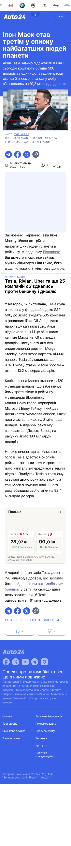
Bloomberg (51, 252)
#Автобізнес (15, 620)
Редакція (41, 738)
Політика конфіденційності (46, 754)
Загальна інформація (49, 716)
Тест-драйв (10, 723)
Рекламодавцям (46, 723)
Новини (7, 716)
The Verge (21, 134)
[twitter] (26, 154)
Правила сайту (45, 731)
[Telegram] (34, 661)
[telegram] (8, 154)
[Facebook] (6, 661)
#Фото (35, 620)
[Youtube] (25, 661)
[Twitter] (15, 661)
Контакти (41, 745)
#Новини (51, 620)
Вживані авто (11, 738)
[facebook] (17, 154)
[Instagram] (44, 661)
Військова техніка (14, 731)
